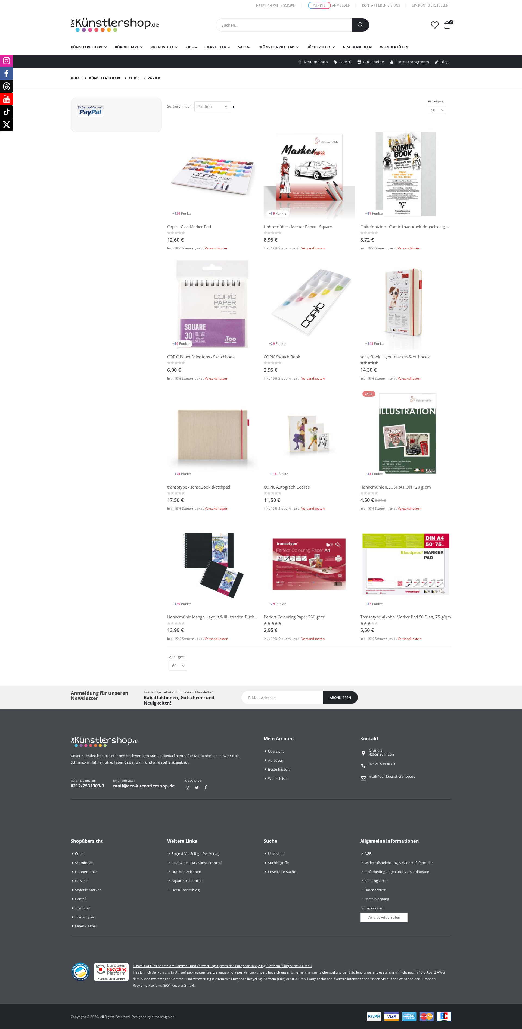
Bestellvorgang (377, 898)
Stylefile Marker (88, 889)
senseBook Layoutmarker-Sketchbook (395, 356)
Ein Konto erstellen (430, 5)
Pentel (80, 898)
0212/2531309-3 (382, 763)
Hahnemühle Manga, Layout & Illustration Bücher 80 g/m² (212, 617)
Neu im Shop (316, 61)
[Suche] (360, 25)
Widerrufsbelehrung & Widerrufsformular (399, 862)
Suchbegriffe (278, 862)
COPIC (134, 78)
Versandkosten (216, 248)
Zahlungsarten (377, 880)
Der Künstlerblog (186, 889)
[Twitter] (196, 787)
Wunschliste (278, 778)
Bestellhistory (279, 769)
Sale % (345, 61)
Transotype (84, 917)
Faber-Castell (86, 926)
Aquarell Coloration (188, 880)
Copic (79, 853)
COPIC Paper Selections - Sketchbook (201, 356)
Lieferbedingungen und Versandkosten (397, 871)
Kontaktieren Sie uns (381, 5)
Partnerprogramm (412, 61)
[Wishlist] (434, 25)
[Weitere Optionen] (90, 110)
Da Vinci (81, 880)
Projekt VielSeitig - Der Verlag (195, 853)
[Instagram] (188, 787)
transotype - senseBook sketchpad (198, 487)
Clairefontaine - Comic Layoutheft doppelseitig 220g (405, 226)
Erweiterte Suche (282, 871)
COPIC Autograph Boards (287, 487)
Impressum (374, 908)
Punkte (319, 5)
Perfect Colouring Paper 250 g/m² (294, 617)
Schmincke (84, 862)
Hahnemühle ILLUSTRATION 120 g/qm (395, 487)
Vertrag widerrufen (384, 917)
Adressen (276, 760)
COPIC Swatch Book (282, 356)
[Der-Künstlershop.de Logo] (115, 25)
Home (76, 78)
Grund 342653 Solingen (381, 752)
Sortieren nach (179, 106)
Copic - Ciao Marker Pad (189, 226)
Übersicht (276, 751)
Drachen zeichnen (186, 871)
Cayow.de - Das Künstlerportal (197, 862)
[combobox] (292, 25)
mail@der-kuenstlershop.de (392, 776)
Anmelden (341, 5)
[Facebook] (206, 787)
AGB (368, 853)
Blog (444, 61)
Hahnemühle (86, 871)
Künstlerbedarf (105, 78)
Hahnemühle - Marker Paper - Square (298, 226)
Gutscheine (373, 61)
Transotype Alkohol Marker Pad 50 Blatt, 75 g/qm (405, 617)
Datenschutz (375, 889)
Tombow (82, 908)
